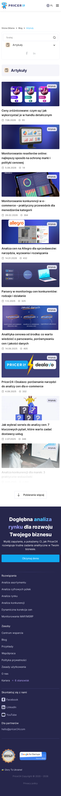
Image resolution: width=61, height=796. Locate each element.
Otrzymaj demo (30, 558)
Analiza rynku (10, 596)
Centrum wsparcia (12, 633)
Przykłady (7, 646)
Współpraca (8, 653)
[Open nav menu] (57, 5)
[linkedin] (34, 53)
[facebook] (27, 53)
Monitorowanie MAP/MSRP (17, 616)
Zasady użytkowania (14, 667)
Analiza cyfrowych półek (16, 589)
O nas (5, 673)
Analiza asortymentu (14, 582)
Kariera (6, 680)
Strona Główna (8, 28)
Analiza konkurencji (13, 603)
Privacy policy (30, 783)
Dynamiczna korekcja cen (17, 609)
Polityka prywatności (14, 660)
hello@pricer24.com (13, 729)
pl (51, 5)
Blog (20, 28)
